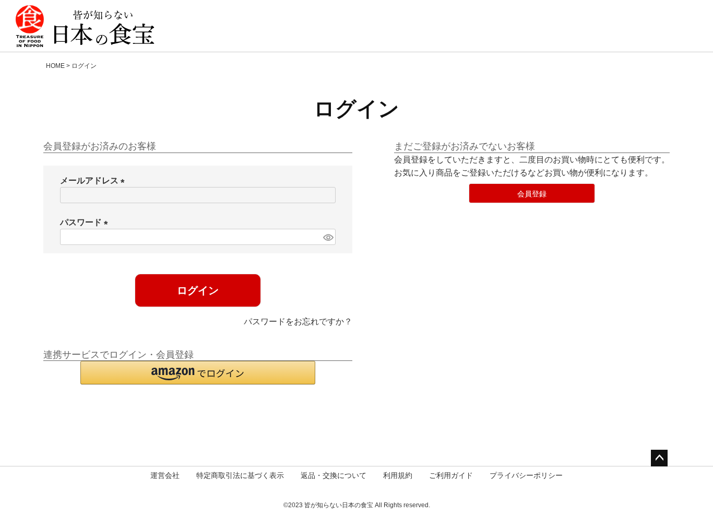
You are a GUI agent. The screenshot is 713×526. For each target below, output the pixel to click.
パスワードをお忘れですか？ (298, 321)
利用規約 (397, 475)
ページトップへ (659, 458)
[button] (197, 372)
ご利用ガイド (451, 475)
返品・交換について (333, 475)
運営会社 (165, 475)
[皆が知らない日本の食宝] (85, 26)
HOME (55, 65)
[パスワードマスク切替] (327, 236)
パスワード (86, 222)
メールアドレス (94, 180)
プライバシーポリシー (526, 475)
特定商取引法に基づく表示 (240, 475)
